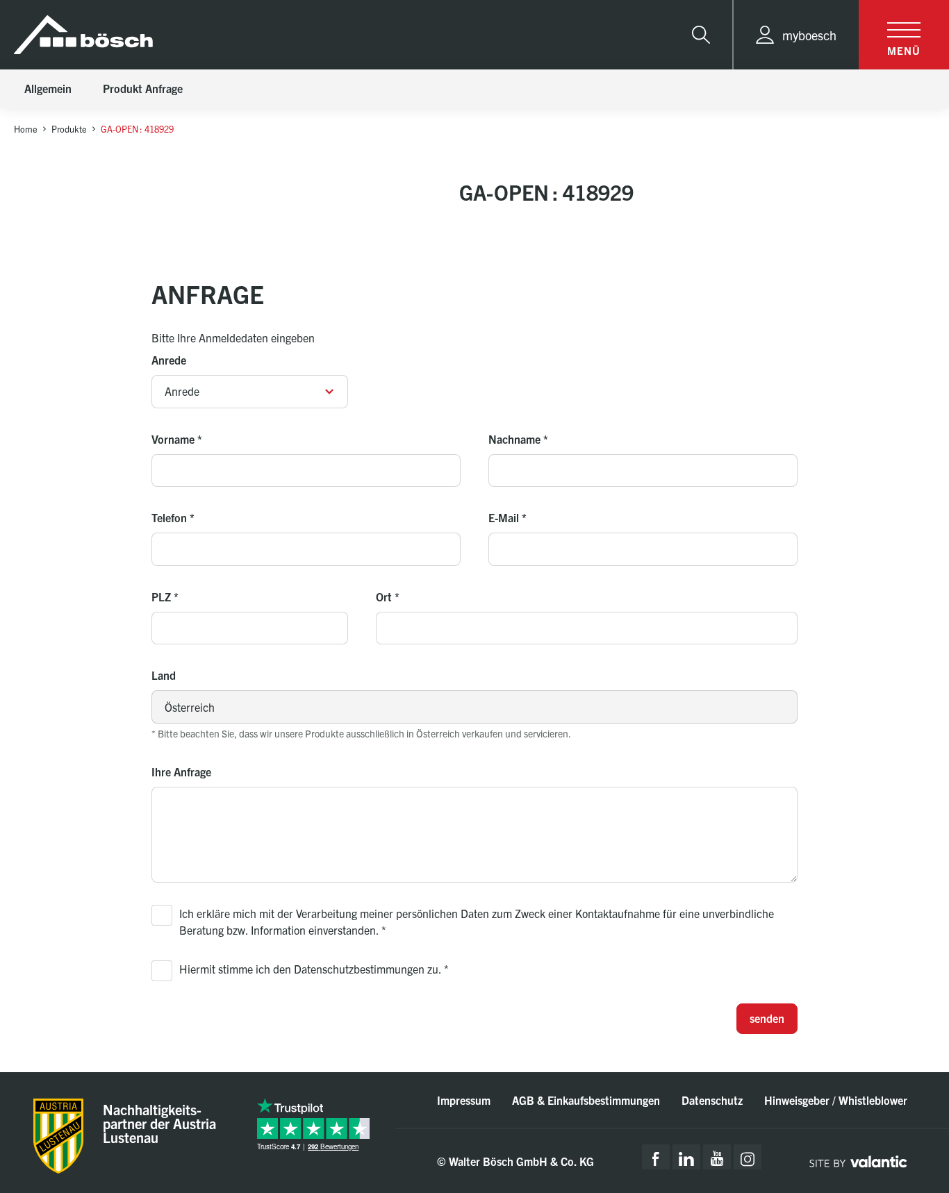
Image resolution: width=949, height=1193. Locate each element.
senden (767, 1018)
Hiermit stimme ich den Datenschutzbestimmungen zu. (314, 969)
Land (163, 675)
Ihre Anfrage (181, 771)
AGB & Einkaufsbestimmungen (586, 1100)
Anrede (168, 360)
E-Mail (507, 517)
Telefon (173, 517)
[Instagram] (747, 1156)
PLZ (165, 596)
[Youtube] (717, 1156)
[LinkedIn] (686, 1156)
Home (26, 129)
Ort (387, 596)
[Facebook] (656, 1156)
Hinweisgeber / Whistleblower (835, 1100)
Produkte (69, 129)
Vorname (176, 439)
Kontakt (882, 1078)
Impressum (463, 1100)
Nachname (518, 439)
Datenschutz (712, 1100)
